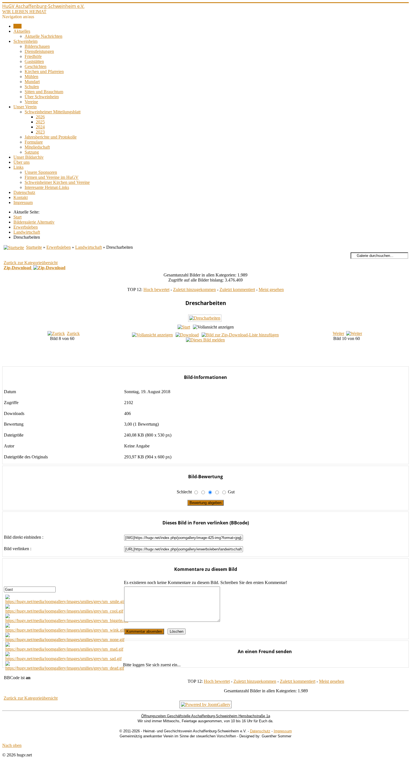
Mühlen (31, 76)
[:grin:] (66, 620)
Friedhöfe (33, 56)
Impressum (23, 202)
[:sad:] (63, 658)
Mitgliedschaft (37, 147)
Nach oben (12, 745)
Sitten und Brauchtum (44, 91)
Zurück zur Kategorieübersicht (31, 262)
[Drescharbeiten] (205, 320)
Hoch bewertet (156, 289)
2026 (40, 116)
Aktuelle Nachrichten (43, 36)
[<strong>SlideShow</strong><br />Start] (184, 327)
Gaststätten (34, 61)
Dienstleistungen (39, 51)
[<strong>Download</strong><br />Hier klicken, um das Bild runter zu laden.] (187, 334)
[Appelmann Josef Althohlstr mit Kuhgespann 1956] (211, 356)
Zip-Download (18, 267)
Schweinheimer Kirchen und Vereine (57, 182)
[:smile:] (65, 601)
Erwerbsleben (58, 247)
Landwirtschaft (88, 247)
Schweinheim (25, 41)
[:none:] (64, 639)
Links (18, 167)
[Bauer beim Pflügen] (211, 362)
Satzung (32, 152)
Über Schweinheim (42, 96)
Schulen (32, 86)
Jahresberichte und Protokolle (51, 137)
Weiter (338, 333)
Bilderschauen (37, 46)
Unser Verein (25, 106)
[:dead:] (64, 668)
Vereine (31, 101)
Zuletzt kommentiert (237, 289)
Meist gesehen (271, 289)
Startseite (34, 247)
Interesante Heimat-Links (47, 187)
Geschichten (35, 66)
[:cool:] (64, 611)
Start (17, 26)
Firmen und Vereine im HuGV (52, 177)
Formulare (34, 142)
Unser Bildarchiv (28, 157)
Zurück (73, 333)
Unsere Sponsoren (41, 172)
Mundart (32, 81)
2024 (40, 127)
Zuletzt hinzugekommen (194, 289)
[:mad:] (64, 649)
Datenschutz (24, 192)
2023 (40, 132)
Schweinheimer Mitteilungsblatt (53, 111)
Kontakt (20, 197)
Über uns (21, 162)
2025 (40, 121)
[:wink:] (65, 630)
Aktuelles (21, 31)
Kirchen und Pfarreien (44, 71)
